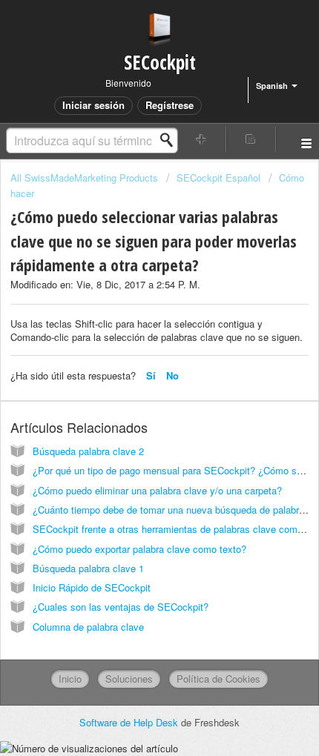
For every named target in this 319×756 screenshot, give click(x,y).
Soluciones (129, 679)
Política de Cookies (218, 679)
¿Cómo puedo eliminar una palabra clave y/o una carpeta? (157, 490)
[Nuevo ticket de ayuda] (201, 139)
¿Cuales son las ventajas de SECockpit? (120, 607)
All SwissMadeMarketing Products (84, 177)
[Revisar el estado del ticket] (251, 139)
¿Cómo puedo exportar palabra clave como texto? (139, 549)
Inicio (70, 679)
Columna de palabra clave (88, 627)
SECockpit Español (218, 177)
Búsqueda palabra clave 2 (88, 451)
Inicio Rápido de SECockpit (92, 587)
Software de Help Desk (130, 722)
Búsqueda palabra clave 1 (88, 568)
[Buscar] (171, 140)
